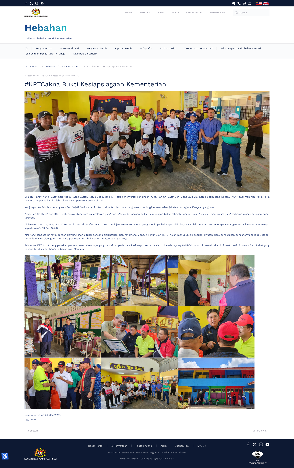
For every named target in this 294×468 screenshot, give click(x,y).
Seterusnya (259, 430)
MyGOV (201, 445)
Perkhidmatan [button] (194, 12)
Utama (128, 12)
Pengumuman (44, 48)
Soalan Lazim (168, 48)
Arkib (163, 445)
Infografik (146, 48)
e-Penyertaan (119, 445)
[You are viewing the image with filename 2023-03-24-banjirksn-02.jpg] (139, 280)
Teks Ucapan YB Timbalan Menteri (241, 48)
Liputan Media (123, 48)
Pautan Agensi (144, 445)
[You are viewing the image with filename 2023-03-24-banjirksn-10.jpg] (216, 383)
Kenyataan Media (97, 48)
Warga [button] (175, 12)
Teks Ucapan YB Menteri (198, 48)
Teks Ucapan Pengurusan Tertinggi (44, 53)
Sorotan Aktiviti (69, 48)
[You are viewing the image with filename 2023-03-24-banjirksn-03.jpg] (216, 280)
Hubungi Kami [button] (217, 12)
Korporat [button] (145, 12)
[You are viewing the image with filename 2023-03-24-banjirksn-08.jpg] (62, 383)
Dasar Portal (95, 445)
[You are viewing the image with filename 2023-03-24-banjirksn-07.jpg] (216, 332)
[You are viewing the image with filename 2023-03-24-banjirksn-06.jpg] (139, 332)
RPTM (161, 12)
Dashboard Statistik (85, 53)
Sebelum (33, 430)
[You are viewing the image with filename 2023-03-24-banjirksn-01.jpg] (62, 280)
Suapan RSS (182, 445)
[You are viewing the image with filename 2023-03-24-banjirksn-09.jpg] (139, 383)
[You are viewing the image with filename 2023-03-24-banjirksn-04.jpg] (62, 332)
